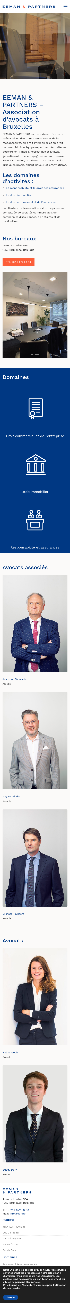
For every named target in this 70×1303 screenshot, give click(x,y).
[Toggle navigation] (65, 6)
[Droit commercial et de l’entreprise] (35, 408)
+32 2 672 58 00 (18, 1210)
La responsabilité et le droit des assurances (35, 188)
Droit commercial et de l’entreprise (35, 436)
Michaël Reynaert (13, 914)
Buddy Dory (10, 1169)
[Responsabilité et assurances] (35, 520)
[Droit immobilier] (35, 464)
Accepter (11, 1297)
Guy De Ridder (11, 796)
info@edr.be (17, 1213)
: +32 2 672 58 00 (18, 262)
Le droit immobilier (18, 195)
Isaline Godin (11, 1052)
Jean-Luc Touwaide (15, 679)
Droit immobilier (35, 492)
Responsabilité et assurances (35, 547)
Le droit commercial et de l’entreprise (31, 202)
